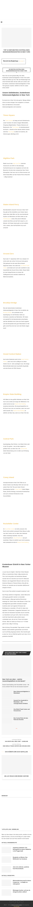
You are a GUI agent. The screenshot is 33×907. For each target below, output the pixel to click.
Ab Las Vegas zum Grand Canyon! (16, 776)
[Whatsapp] (19, 16)
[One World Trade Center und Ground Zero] (7, 711)
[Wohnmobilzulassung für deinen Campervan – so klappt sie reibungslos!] (6, 883)
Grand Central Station (12, 354)
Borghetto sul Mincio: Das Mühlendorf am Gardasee (20, 858)
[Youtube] (17, 16)
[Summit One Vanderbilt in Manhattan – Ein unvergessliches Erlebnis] (7, 703)
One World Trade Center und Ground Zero (22, 710)
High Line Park (17, 163)
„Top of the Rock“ (17, 538)
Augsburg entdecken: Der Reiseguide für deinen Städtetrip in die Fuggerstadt (22, 849)
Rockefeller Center (11, 524)
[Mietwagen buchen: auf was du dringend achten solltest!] (6, 892)
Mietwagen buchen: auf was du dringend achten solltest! (21, 891)
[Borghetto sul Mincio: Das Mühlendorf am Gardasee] (6, 859)
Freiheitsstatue (7, 218)
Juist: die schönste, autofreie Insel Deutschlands (21, 867)
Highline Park (8, 158)
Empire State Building (12, 394)
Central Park (8, 439)
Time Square (15, 127)
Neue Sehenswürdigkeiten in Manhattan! (22, 692)
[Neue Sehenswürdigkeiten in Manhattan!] (7, 694)
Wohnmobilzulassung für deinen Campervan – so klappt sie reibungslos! (22, 882)
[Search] (31, 22)
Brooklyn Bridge (10, 303)
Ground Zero (8, 254)
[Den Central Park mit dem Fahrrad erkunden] (7, 720)
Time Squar (11, 131)
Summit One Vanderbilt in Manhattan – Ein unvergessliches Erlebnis (21, 702)
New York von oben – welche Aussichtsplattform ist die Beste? (13, 680)
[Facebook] (13, 16)
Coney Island (8, 477)
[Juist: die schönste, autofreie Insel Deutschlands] (6, 869)
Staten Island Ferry (11, 205)
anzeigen (22, 61)
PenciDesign (16, 906)
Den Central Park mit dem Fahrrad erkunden (21, 718)
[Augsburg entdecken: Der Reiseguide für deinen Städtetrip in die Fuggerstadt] (6, 850)
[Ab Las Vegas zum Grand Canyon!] (16, 765)
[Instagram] (15, 16)
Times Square (9, 115)
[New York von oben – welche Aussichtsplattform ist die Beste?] (16, 667)
